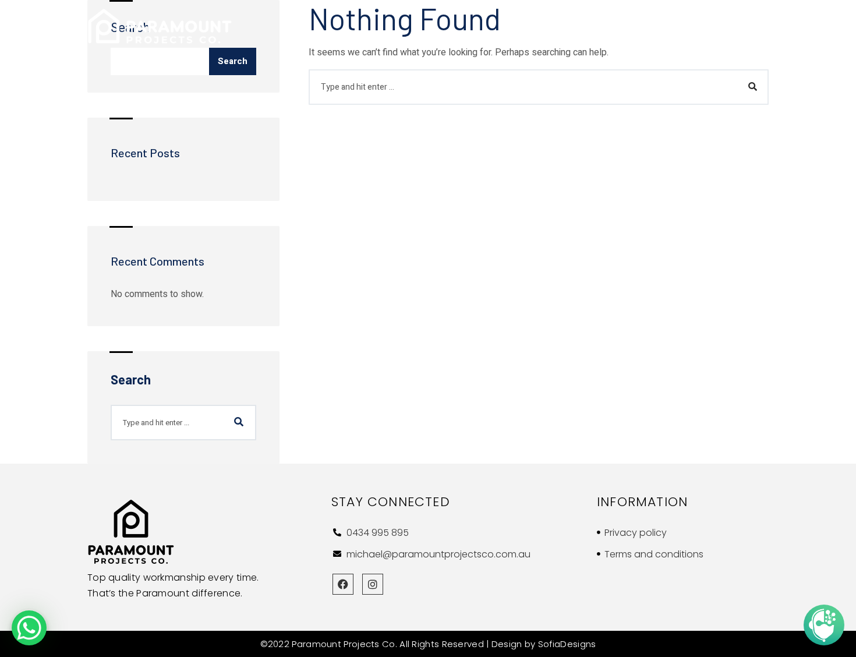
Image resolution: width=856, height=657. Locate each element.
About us (553, 26)
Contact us (737, 26)
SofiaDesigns (567, 644)
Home (514, 26)
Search (232, 61)
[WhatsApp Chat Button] (29, 627)
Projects (682, 26)
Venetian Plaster (617, 26)
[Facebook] (343, 584)
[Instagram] (372, 584)
